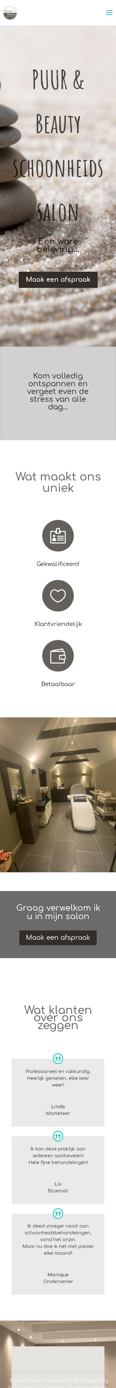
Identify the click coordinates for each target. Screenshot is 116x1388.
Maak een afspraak (58, 279)
